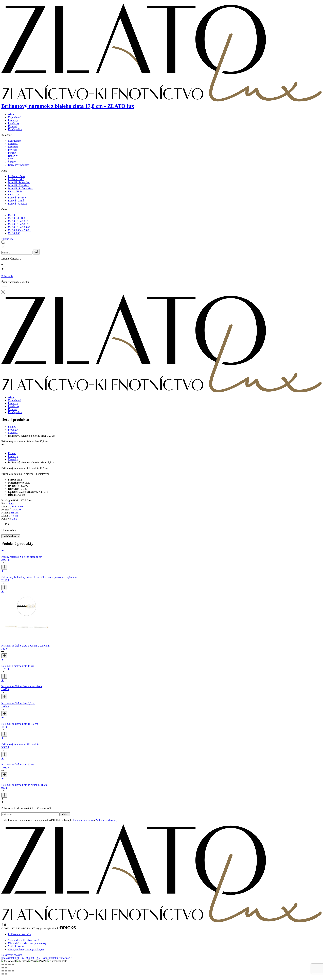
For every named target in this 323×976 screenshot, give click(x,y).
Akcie (11, 114)
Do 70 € (12, 215)
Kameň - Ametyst (17, 203)
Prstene (12, 152)
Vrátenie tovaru (16, 946)
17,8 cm (13, 515)
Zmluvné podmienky (106, 820)
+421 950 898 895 (30, 957)
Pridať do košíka (11, 536)
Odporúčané (14, 117)
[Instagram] (5, 924)
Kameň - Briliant (17, 197)
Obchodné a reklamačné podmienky (27, 943)
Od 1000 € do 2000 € (19, 230)
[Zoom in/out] (12, 964)
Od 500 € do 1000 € (19, 227)
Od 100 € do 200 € (18, 221)
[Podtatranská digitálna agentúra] (67, 928)
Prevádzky (13, 123)
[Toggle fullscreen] (9, 964)
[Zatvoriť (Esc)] (12, 970)
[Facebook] (2, 924)
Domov (12, 426)
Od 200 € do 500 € (18, 224)
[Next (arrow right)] (6, 967)
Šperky (12, 161)
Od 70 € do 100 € (17, 218)
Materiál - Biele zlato (19, 182)
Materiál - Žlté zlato (18, 185)
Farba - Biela (15, 191)
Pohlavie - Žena (16, 176)
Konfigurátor (15, 129)
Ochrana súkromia (83, 820)
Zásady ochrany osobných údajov (26, 949)
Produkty (13, 120)
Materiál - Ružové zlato (20, 188)
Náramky (13, 143)
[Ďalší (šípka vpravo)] (6, 973)
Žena (14, 518)
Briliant (14, 512)
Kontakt (12, 126)
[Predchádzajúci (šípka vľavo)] (2, 973)
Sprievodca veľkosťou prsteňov (25, 940)
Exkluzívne (7, 238)
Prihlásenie (7, 276)
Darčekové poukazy (18, 164)
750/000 (16, 509)
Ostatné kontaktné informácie (56, 957)
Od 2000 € (14, 233)
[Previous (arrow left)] (2, 967)
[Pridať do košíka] (4, 567)
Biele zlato (17, 506)
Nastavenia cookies (11, 954)
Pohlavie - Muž (16, 179)
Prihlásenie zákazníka (19, 934)
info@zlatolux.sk (10, 957)
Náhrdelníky (14, 140)
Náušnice (13, 146)
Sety (10, 158)
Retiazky (12, 155)
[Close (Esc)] (2, 964)
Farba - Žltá (14, 194)
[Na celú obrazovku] (6, 970)
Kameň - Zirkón (16, 200)
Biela (11, 503)
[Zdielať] (9, 970)
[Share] (6, 964)
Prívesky (12, 149)
